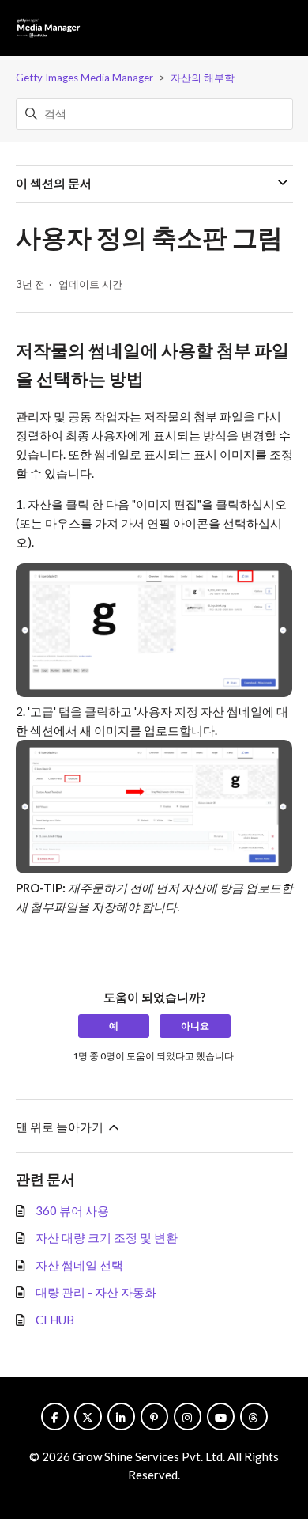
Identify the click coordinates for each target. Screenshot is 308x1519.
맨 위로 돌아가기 (61, 1126)
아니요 (195, 1026)
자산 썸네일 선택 (79, 1265)
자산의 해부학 (203, 77)
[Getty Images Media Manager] (48, 28)
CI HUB (55, 1320)
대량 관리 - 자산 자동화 (96, 1292)
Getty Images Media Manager (84, 77)
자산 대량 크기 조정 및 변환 (107, 1237)
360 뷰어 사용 (72, 1210)
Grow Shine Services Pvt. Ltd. (149, 1456)
